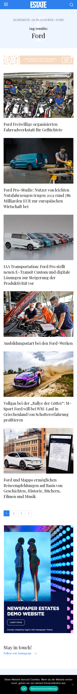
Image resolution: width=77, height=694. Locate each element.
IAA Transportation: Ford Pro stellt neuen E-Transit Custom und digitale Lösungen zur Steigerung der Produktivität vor (37, 275)
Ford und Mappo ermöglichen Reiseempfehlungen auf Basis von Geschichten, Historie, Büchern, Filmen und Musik (33, 488)
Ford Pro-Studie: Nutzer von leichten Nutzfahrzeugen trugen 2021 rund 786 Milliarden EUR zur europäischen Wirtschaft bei (37, 198)
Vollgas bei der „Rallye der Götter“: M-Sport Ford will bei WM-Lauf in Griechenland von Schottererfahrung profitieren (37, 411)
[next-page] (29, 513)
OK (24, 688)
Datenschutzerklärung (44, 688)
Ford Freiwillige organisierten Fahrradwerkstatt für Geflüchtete (33, 126)
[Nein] (72, 684)
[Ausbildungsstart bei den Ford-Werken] (38, 314)
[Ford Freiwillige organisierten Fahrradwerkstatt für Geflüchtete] (38, 95)
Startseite (21, 20)
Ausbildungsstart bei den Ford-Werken (38, 343)
